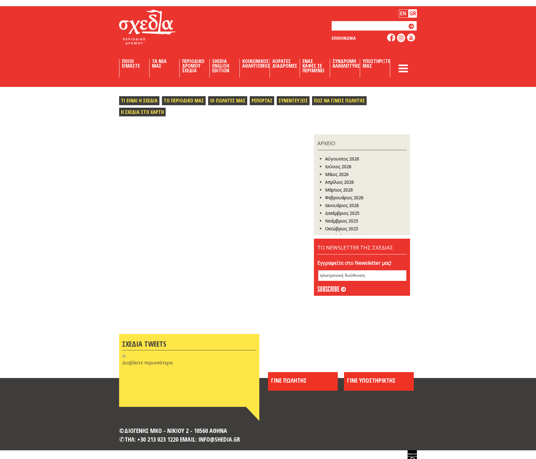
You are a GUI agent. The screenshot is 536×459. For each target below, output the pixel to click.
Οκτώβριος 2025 (341, 229)
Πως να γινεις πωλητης (339, 100)
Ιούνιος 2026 (338, 166)
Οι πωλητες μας (227, 100)
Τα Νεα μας (159, 63)
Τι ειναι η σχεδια (139, 100)
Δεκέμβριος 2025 (342, 213)
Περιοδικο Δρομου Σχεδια (193, 66)
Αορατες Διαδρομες (284, 63)
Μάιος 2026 (337, 174)
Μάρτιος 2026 (339, 190)
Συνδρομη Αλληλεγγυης (346, 63)
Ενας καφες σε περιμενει (313, 66)
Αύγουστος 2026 (342, 159)
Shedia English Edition (220, 66)
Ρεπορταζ (262, 100)
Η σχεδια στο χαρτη (142, 111)
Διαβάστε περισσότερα (147, 362)
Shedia (158, 27)
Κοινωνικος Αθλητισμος (256, 63)
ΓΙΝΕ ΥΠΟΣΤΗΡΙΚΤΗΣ (371, 380)
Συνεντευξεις (293, 100)
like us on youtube (411, 37)
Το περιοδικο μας (184, 100)
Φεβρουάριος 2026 (344, 197)
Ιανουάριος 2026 (342, 205)
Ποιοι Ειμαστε (131, 63)
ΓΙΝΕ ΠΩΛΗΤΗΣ (288, 380)
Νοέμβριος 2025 (341, 221)
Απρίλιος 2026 (339, 182)
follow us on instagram (401, 38)
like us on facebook (391, 37)
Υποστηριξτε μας (376, 63)
